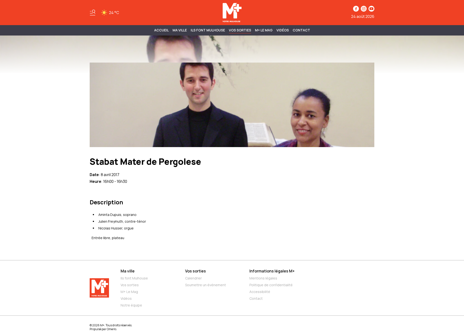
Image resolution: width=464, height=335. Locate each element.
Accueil (161, 30)
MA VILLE (180, 30)
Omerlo (111, 329)
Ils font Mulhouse (134, 278)
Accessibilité (259, 291)
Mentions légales (263, 278)
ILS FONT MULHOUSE (208, 30)
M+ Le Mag (264, 30)
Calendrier (193, 278)
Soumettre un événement (205, 285)
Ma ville (128, 271)
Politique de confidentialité (271, 285)
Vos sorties (240, 30)
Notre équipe (131, 305)
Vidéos (282, 30)
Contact (301, 30)
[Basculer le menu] (92, 12)
